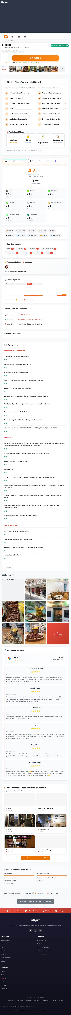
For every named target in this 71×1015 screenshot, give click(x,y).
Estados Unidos (5, 957)
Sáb (7, 284)
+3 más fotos (58, 633)
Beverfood (36, 1000)
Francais (3, 982)
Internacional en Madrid (11, 878)
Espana (3, 951)
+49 (62, 68)
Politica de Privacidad (43, 947)
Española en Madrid (10, 880)
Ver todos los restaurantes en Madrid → (35, 858)
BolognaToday (45, 1000)
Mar (24, 284)
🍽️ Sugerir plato (27, 893)
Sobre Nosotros (41, 940)
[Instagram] (35, 930)
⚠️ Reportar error (39, 893)
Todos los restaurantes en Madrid (46, 878)
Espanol (3, 978)
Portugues (4, 988)
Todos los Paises (6, 940)
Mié (29, 284)
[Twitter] (40, 930)
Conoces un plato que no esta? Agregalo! (43, 161)
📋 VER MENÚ (35, 58)
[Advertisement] (35, 18)
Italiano (3, 971)
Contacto (39, 944)
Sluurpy (3, 961)
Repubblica (10, 1000)
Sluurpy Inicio (40, 880)
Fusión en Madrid (9, 883)
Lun (18, 284)
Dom (13, 284)
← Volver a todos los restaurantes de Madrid (35, 901)
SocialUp (61, 1000)
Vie (40, 284)
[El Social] (5, 69)
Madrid (8, 41)
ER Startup (53, 1000)
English (3, 975)
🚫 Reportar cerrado (52, 893)
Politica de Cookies (42, 954)
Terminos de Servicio (43, 951)
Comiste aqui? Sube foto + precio (17, 161)
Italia (2, 944)
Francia (3, 947)
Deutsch (3, 985)
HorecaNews (28, 1000)
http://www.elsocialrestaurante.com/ (30, 319)
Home (3, 41)
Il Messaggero (19, 1000)
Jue (35, 284)
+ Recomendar (34, 62)
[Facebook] (31, 930)
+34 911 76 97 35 (23, 315)
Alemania (4, 954)
